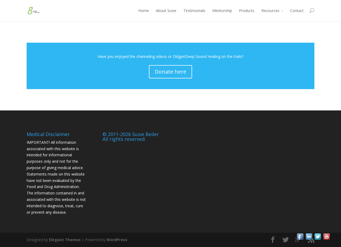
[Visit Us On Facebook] (300, 239)
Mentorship (222, 10)
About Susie (166, 10)
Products (246, 10)
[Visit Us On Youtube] (326, 239)
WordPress (117, 239)
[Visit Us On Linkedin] (309, 239)
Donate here (170, 71)
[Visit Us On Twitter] (317, 239)
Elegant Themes (65, 239)
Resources (270, 10)
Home (143, 10)
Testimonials (194, 10)
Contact (297, 10)
